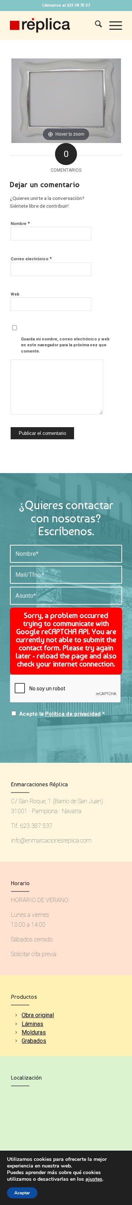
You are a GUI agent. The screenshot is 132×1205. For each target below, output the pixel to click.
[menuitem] (95, 25)
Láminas (32, 1023)
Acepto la (62, 714)
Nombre (20, 223)
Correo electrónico (31, 258)
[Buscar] (95, 25)
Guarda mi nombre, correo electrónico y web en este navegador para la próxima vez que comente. (65, 345)
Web (15, 294)
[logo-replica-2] (55, 25)
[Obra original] (16, 1015)
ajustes (93, 1179)
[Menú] (112, 25)
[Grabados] (16, 1041)
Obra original (38, 1015)
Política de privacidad (73, 714)
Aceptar (22, 1193)
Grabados (34, 1040)
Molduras (34, 1032)
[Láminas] (16, 1024)
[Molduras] (16, 1032)
